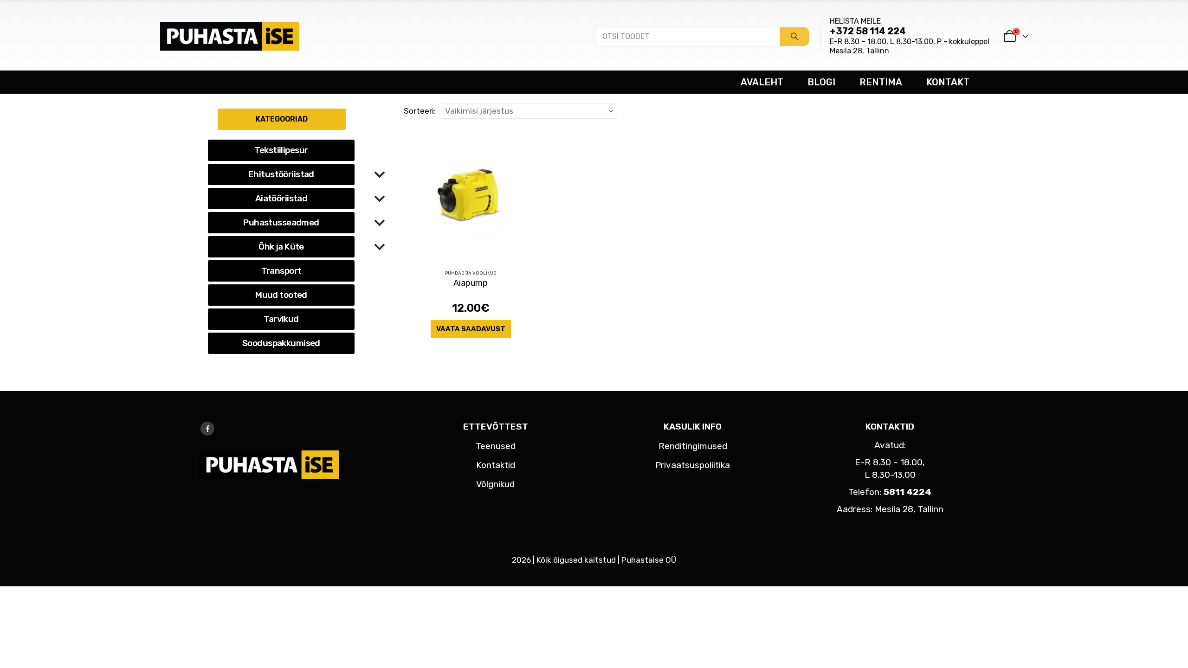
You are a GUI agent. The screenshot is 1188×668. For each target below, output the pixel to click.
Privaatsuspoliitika (692, 465)
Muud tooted (281, 294)
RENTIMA (880, 82)
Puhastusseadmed (281, 222)
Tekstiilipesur (281, 150)
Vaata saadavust (470, 329)
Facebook (207, 429)
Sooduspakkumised (281, 343)
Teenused (496, 446)
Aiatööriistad (281, 198)
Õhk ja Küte (281, 246)
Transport (281, 270)
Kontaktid (495, 465)
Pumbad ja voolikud (471, 273)
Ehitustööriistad (281, 174)
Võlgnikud (495, 484)
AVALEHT (762, 82)
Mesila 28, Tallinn (859, 50)
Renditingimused (693, 446)
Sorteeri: (420, 111)
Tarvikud (281, 319)
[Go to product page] (471, 195)
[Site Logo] (229, 36)
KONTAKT (947, 82)
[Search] (794, 36)
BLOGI (821, 82)
